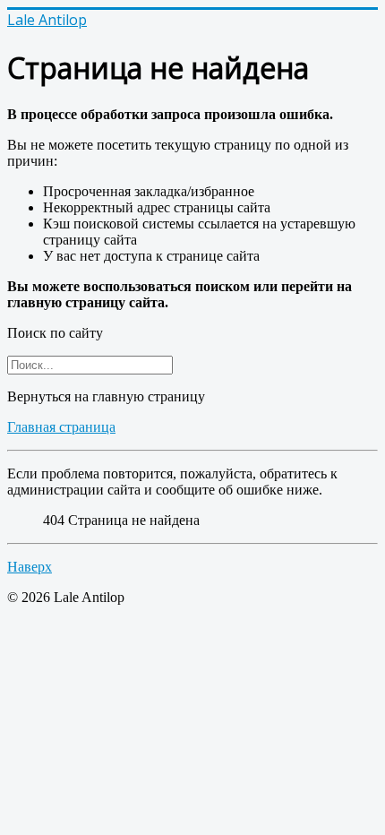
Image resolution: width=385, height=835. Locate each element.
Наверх (29, 566)
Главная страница (61, 427)
